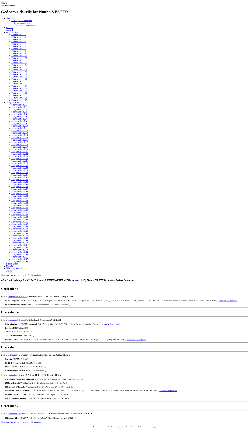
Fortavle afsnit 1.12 (19, 60)
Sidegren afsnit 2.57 (19, 236)
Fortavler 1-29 (12, 32)
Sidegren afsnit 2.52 (19, 224)
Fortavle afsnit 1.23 (19, 86)
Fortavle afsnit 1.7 (18, 49)
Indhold (9, 28)
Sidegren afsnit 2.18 (19, 144)
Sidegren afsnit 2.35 (19, 184)
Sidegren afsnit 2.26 (19, 163)
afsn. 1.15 (80, 280)
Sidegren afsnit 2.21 (19, 151)
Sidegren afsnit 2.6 (19, 116)
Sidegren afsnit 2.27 (19, 165)
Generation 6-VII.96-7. (17, 296)
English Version (15, 268)
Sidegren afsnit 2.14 (19, 135)
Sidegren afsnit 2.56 (19, 233)
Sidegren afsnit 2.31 (19, 175)
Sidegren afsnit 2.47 (19, 212)
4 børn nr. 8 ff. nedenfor (111, 324)
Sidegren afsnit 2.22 (19, 154)
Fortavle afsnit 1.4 (18, 42)
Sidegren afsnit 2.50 (19, 219)
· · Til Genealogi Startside (21, 23)
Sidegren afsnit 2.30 (19, 172)
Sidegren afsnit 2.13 (19, 133)
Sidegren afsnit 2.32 (19, 177)
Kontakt (9, 266)
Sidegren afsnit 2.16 (19, 140)
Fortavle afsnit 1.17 (19, 72)
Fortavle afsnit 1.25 (19, 91)
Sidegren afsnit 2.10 (19, 126)
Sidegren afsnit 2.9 (19, 123)
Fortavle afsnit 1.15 (19, 67)
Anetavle (10, 30)
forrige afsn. (15, 275)
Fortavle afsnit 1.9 (18, 53)
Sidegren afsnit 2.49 (19, 217)
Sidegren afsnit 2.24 (19, 158)
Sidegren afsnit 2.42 (19, 201)
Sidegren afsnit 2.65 (19, 254)
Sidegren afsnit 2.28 (19, 168)
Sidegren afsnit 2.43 (19, 203)
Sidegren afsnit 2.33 (19, 179)
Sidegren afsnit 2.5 (19, 114)
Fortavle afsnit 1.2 (18, 37)
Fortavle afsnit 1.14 (19, 65)
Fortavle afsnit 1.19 (19, 77)
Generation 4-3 (14, 355)
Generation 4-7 (14, 375)
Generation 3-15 (14, 414)
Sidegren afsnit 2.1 (19, 105)
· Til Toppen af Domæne (21, 20)
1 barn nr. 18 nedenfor (168, 391)
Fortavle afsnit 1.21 (19, 81)
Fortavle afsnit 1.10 (19, 56)
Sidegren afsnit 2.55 (19, 231)
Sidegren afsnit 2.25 (19, 161)
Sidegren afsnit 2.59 (19, 240)
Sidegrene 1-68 (12, 102)
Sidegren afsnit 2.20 (19, 149)
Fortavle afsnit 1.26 (19, 93)
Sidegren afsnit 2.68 (19, 261)
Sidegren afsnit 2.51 (19, 222)
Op (11, 18)
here (154, 427)
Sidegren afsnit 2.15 (19, 137)
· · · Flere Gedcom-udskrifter (23, 25)
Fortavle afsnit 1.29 (19, 100)
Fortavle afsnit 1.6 (18, 46)
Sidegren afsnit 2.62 (19, 247)
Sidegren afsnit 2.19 (19, 147)
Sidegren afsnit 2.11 (19, 128)
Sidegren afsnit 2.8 (19, 121)
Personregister (12, 264)
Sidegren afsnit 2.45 (19, 208)
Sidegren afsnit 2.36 (19, 187)
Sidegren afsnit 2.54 (19, 229)
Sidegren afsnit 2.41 (19, 198)
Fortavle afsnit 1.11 (19, 58)
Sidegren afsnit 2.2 (19, 107)
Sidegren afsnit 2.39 (19, 194)
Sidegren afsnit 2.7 (19, 119)
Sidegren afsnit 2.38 (19, 191)
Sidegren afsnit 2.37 (19, 189)
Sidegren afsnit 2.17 (19, 142)
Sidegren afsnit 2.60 (19, 243)
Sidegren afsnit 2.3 (19, 109)
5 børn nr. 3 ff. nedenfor (228, 301)
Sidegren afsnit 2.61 (19, 245)
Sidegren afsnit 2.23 (19, 156)
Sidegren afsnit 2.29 (19, 170)
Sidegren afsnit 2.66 (19, 257)
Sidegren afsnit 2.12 (19, 130)
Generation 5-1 (14, 320)
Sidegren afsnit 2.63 (19, 250)
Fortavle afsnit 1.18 (19, 74)
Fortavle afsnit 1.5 (18, 44)
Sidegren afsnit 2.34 (19, 182)
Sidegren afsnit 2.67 (19, 259)
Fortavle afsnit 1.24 (19, 88)
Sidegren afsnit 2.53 (19, 226)
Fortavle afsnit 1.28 (19, 98)
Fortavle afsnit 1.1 (18, 35)
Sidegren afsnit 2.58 (19, 238)
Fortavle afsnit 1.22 (19, 84)
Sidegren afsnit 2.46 (19, 210)
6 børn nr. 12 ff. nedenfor (136, 340)
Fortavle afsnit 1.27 (19, 95)
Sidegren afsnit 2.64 (19, 252)
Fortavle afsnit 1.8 (18, 51)
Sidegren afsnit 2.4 (19, 112)
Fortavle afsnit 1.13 (19, 63)
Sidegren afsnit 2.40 (19, 196)
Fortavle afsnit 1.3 (18, 39)
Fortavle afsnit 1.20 (19, 79)
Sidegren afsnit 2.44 (19, 205)
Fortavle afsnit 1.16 (19, 70)
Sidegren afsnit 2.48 (19, 215)
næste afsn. (27, 275)
